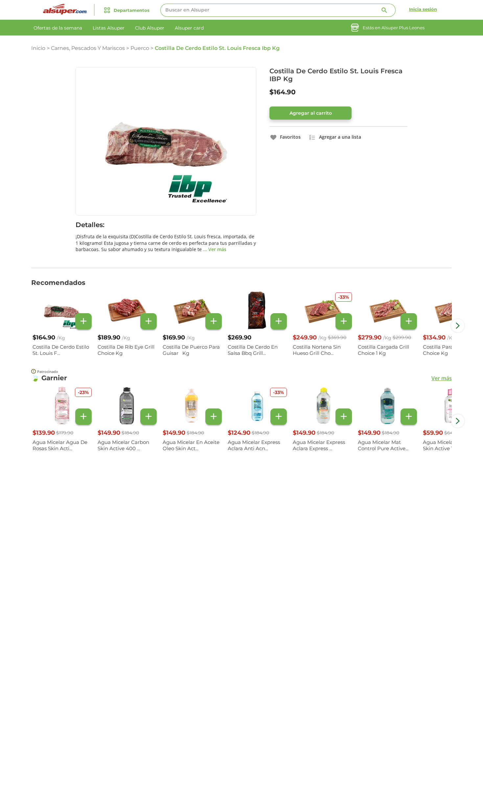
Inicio (38, 48)
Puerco (139, 48)
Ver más (441, 378)
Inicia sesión (423, 9)
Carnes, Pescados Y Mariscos (88, 48)
